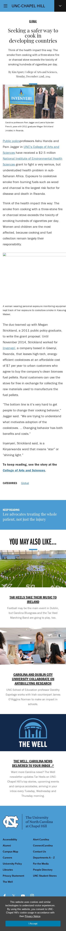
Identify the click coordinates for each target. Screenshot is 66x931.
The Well (8, 882)
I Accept (33, 923)
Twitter (14, 896)
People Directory (42, 870)
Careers (7, 857)
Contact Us (39, 851)
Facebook (4, 896)
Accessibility (10, 839)
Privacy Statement (13, 876)
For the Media (41, 864)
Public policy (11, 141)
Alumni (7, 845)
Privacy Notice (32, 916)
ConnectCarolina (43, 845)
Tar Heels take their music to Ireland (33, 599)
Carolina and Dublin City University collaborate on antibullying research (33, 678)
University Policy (12, 864)
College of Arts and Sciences (24, 470)
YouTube (23, 896)
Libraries (8, 870)
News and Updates (60, 6)
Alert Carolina (41, 839)
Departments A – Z (44, 857)
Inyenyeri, (9, 348)
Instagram (32, 896)
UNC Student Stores (45, 876)
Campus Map (10, 851)
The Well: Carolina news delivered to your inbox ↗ (33, 763)
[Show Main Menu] (5, 6)
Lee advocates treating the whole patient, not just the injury (30, 517)
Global (25, 483)
